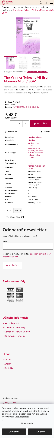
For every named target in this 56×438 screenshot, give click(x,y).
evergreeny (32, 148)
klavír (30, 143)
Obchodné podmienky (15, 327)
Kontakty (8, 368)
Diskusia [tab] (17, 210)
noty (30, 160)
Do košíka (42, 123)
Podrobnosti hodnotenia (37, 72)
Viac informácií (22, 416)
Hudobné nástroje (35, 137)
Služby (7, 359)
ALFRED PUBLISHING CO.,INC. (26, 107)
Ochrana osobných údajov (17, 331)
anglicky (31, 163)
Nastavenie (27, 423)
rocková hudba (34, 155)
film (39, 148)
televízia (31, 157)
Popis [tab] (9, 210)
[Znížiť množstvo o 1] (13, 124)
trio (29, 140)
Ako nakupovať (11, 323)
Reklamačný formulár (14, 336)
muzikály (31, 150)
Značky (7, 363)
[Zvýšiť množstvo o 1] (26, 124)
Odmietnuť (14, 431)
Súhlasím (40, 431)
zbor (33, 140)
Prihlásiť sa (12, 265)
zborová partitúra (33, 144)
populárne (39, 153)
